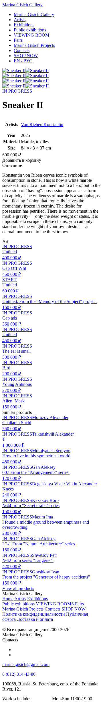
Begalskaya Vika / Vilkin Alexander (64, 483)
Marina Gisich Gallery (22, 4)
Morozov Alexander (50, 417)
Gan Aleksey (44, 467)
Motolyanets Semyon (51, 450)
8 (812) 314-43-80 (18, 674)
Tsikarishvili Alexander (53, 434)
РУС (23, 60)
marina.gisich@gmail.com (25, 664)
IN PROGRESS (17, 91)
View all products (18, 588)
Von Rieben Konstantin (42, 124)
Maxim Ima (42, 516)
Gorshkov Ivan (45, 571)
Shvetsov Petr (44, 555)
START (9, 279)
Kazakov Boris (45, 500)
